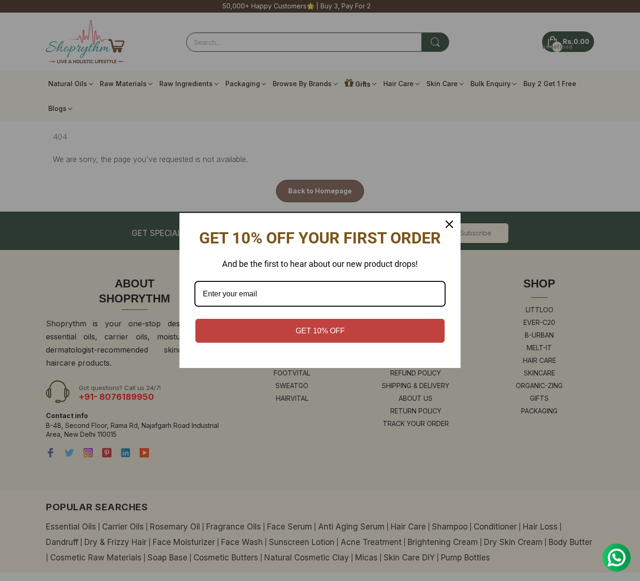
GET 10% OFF (320, 331)
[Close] (449, 224)
